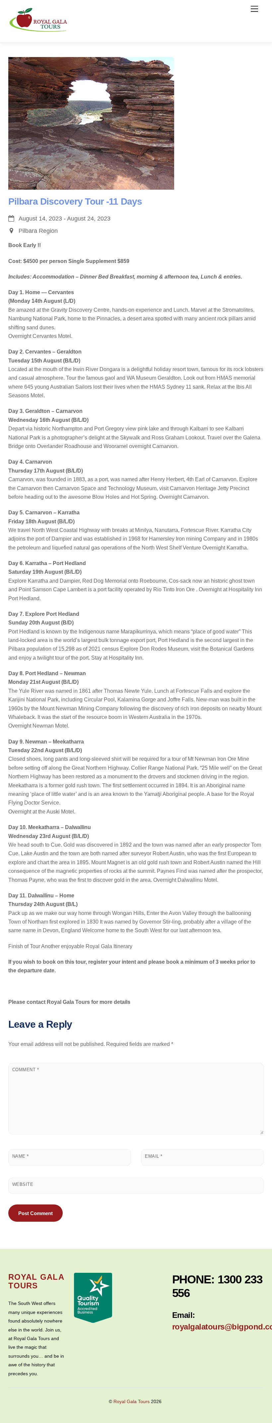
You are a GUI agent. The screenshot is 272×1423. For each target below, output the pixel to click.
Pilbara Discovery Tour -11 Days (75, 201)
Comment (25, 1069)
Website (23, 1184)
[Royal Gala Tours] (38, 30)
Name (20, 1156)
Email (154, 1156)
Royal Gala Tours (131, 1401)
